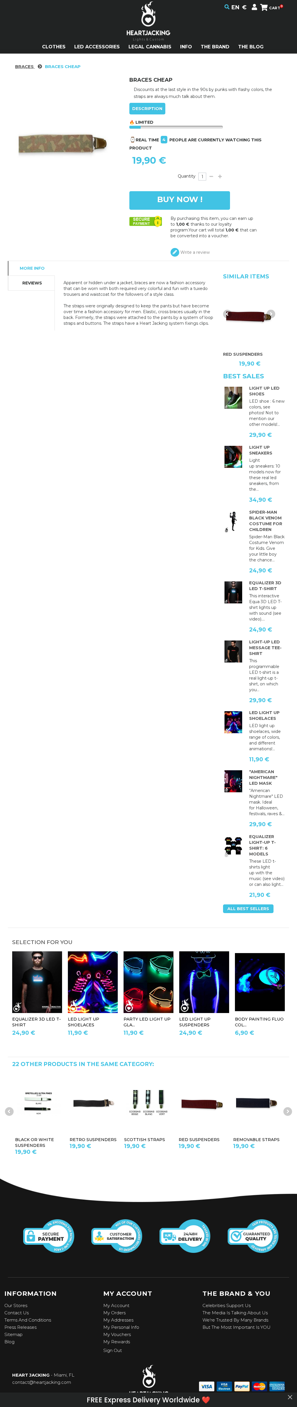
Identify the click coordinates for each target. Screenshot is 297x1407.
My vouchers (117, 1334)
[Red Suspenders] (203, 1103)
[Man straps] (249, 315)
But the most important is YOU (236, 1327)
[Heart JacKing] (148, 31)
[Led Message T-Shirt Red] (233, 651)
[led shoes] (233, 397)
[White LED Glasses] (148, 982)
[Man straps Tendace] (204, 982)
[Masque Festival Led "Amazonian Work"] (233, 781)
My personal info (121, 1327)
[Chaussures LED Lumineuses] (233, 456)
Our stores (15, 1305)
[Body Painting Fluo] (260, 982)
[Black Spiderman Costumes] (233, 521)
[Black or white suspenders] (39, 1103)
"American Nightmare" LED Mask (263, 777)
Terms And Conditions (27, 1320)
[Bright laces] (233, 722)
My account (116, 1305)
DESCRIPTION (147, 108)
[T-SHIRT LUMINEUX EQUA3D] (233, 592)
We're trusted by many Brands (235, 1320)
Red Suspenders (199, 1139)
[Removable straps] (257, 1103)
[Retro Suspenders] (94, 1103)
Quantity (186, 176)
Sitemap (13, 1334)
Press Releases (20, 1327)
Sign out (112, 1350)
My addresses (118, 1320)
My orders (114, 1312)
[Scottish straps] (148, 1103)
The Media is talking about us (235, 1312)
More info (32, 268)
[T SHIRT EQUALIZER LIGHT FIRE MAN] (233, 846)
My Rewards (116, 1341)
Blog (9, 1341)
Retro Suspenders (93, 1139)
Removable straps (256, 1139)
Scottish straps (144, 1139)
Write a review (194, 252)
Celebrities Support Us (226, 1305)
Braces (25, 66)
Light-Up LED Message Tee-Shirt (265, 647)
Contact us (16, 1312)
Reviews (32, 283)
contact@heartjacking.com (41, 1382)
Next (271, 314)
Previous (227, 314)
